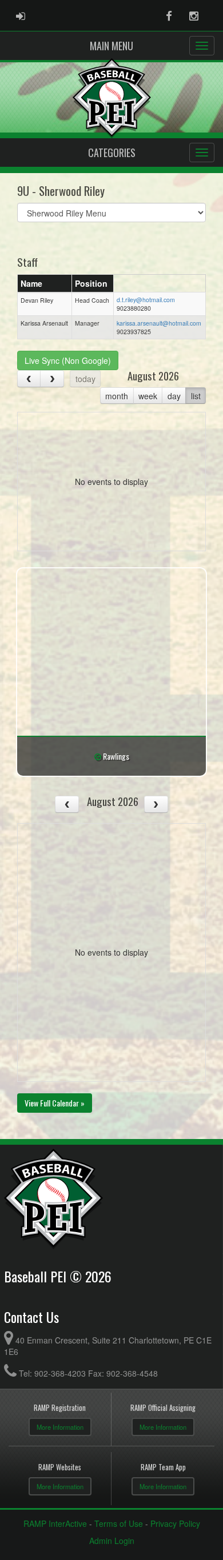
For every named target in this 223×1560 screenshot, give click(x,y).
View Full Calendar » (55, 1103)
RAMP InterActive (55, 1523)
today (85, 378)
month (116, 396)
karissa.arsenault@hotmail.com (159, 323)
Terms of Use (118, 1523)
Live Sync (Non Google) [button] (68, 360)
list (196, 396)
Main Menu (111, 45)
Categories (112, 152)
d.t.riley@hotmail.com (146, 299)
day (174, 396)
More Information (60, 1426)
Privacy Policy (175, 1523)
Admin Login (111, 1540)
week (147, 396)
